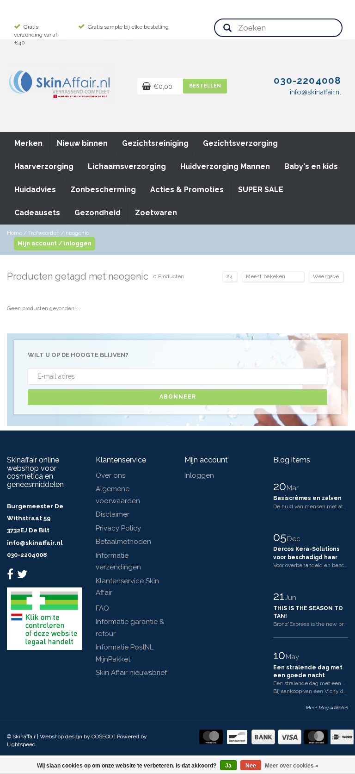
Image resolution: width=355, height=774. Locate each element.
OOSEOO (102, 736)
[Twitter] (23, 576)
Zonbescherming (103, 189)
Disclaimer (112, 514)
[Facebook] (11, 576)
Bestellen (205, 86)
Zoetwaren (156, 212)
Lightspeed (21, 744)
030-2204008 (27, 554)
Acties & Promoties (187, 189)
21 (280, 596)
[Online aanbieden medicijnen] (44, 618)
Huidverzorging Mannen (225, 166)
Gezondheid (97, 212)
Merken (28, 143)
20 (281, 486)
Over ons (110, 475)
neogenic (77, 233)
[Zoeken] (227, 28)
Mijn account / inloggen (55, 243)
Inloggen (199, 475)
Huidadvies (35, 189)
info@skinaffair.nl (34, 542)
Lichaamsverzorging (127, 166)
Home (14, 233)
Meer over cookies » (291, 765)
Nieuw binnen (82, 143)
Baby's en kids (311, 166)
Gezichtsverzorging (240, 143)
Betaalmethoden (123, 541)
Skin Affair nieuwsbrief (131, 672)
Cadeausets (37, 212)
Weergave (326, 277)
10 (280, 655)
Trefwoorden (44, 233)
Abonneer (177, 396)
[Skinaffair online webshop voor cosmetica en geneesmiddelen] (60, 82)
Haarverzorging (43, 166)
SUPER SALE (260, 189)
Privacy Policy (118, 528)
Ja (228, 765)
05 (281, 537)
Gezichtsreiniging (155, 143)
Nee (250, 765)
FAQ (102, 608)
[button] (42, 139)
